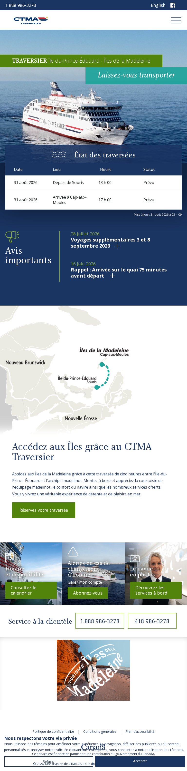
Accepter (140, 761)
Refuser (49, 761)
